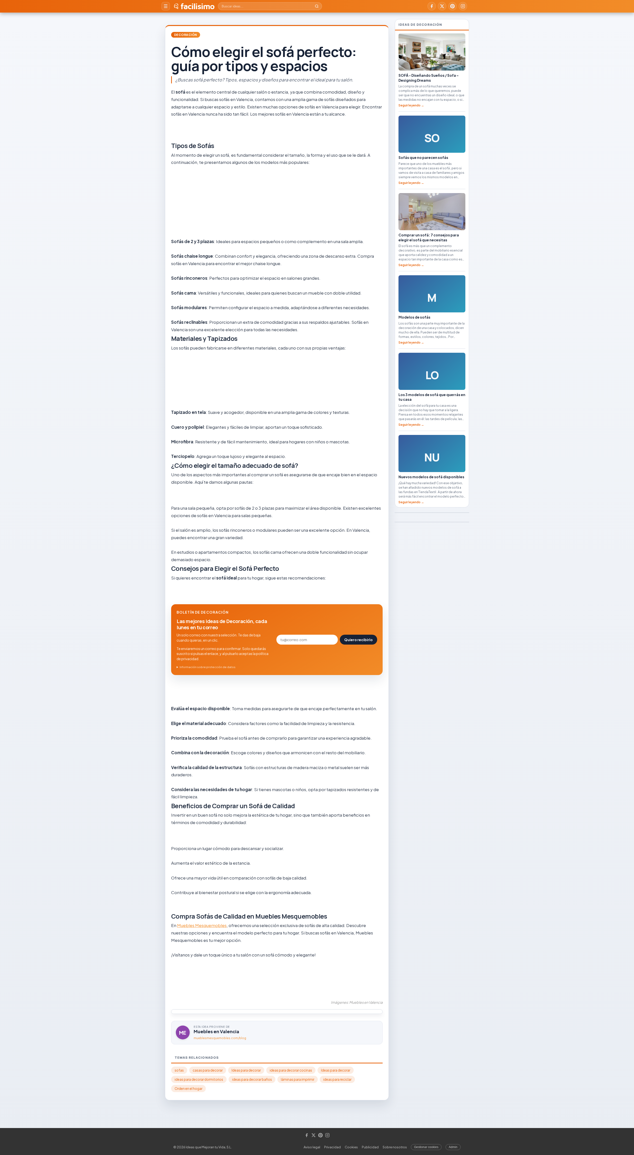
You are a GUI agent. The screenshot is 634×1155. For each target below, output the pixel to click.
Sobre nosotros (395, 1147)
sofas (179, 1070)
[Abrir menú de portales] (165, 6)
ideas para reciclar (337, 1079)
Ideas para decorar (246, 1070)
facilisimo (197, 6)
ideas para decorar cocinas (291, 1070)
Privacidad (332, 1147)
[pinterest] (452, 6)
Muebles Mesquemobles (202, 925)
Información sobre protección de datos (208, 667)
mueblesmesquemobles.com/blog (220, 1038)
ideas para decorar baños (252, 1079)
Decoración (185, 35)
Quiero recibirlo (358, 639)
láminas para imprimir (297, 1079)
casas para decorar (208, 1070)
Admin (453, 1147)
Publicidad (370, 1147)
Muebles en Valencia (216, 1031)
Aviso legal (312, 1147)
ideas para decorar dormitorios (199, 1079)
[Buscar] (317, 6)
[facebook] (431, 6)
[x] (442, 6)
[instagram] (463, 6)
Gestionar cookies (426, 1147)
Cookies (351, 1147)
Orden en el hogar (188, 1088)
